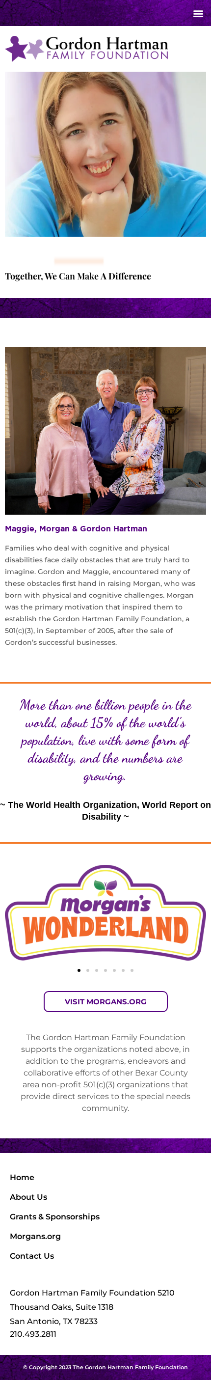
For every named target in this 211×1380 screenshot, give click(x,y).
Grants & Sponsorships (55, 1216)
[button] (198, 13)
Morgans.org (35, 1236)
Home (22, 1177)
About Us (28, 1197)
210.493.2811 (33, 1334)
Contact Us (32, 1256)
